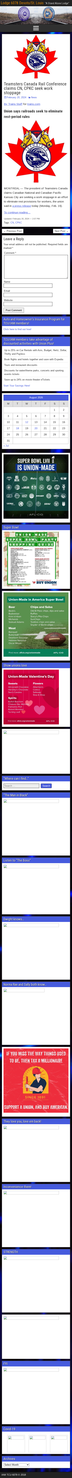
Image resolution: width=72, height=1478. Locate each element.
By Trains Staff (13, 104)
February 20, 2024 (16, 97)
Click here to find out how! (17, 329)
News (34, 97)
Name (7, 281)
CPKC (18, 222)
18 (17, 428)
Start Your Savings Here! (17, 385)
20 (36, 428)
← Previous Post (13, 231)
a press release (21, 205)
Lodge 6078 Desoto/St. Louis (22, 3)
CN (12, 222)
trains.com (33, 104)
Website (8, 300)
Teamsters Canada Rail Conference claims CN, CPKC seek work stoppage (35, 88)
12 (26, 422)
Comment (10, 253)
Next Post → (61, 231)
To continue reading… (17, 212)
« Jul (6, 445)
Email (7, 291)
